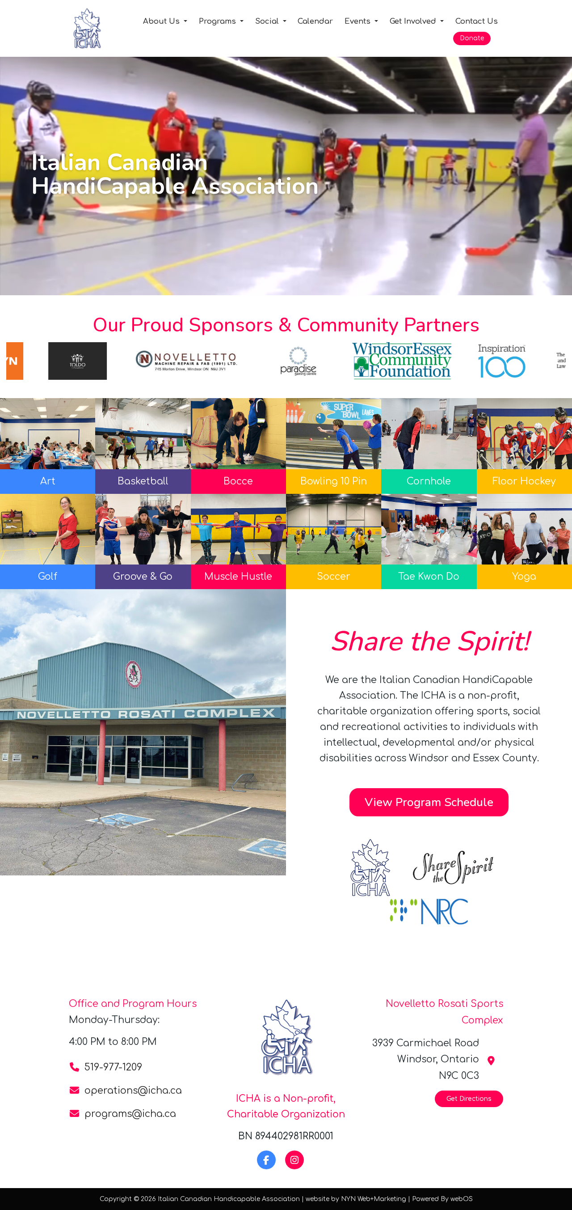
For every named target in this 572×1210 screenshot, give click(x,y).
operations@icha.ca (133, 1090)
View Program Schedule (429, 802)
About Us (162, 21)
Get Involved (414, 21)
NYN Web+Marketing (373, 1199)
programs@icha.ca (130, 1113)
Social (268, 21)
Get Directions (469, 1098)
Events (359, 21)
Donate (472, 38)
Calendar (315, 21)
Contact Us (476, 21)
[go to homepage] (99, 28)
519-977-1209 (113, 1067)
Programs (218, 21)
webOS (461, 1199)
